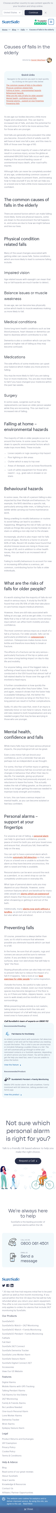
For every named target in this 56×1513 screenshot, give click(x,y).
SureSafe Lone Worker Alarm (16, 1355)
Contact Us (7, 1488)
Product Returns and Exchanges (18, 1439)
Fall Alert (6, 1342)
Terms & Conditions (11, 1456)
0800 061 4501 (34, 1243)
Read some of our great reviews (17, 1472)
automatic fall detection (25, 857)
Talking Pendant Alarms (13, 1391)
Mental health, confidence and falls (21, 98)
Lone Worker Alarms (12, 1416)
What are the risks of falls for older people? (24, 96)
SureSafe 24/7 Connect (13, 1346)
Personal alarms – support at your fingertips (25, 101)
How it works (8, 1480)
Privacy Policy (8, 1447)
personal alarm (41, 836)
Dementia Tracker (10, 1420)
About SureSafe (10, 1476)
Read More (27, 1504)
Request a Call (27, 1161)
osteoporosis (37, 637)
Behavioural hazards (15, 93)
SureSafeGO (8, 1321)
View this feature (11, 1065)
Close (32, 1510)
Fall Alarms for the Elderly (14, 1395)
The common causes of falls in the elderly (24, 85)
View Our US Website (12, 1371)
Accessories (8, 1367)
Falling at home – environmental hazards (23, 90)
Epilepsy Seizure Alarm (13, 1428)
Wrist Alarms (8, 1424)
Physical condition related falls (19, 88)
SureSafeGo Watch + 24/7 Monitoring (20, 1326)
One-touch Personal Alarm (15, 1411)
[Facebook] (7, 1285)
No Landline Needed (12, 1407)
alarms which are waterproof (35, 894)
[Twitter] (3, 1285)
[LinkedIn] (12, 1285)
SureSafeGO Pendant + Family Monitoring (22, 1334)
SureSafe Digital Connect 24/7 (17, 1363)
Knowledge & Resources (14, 1484)
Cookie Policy (8, 1452)
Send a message (29, 1258)
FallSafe (6, 1338)
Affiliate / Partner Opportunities (17, 1493)
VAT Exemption (9, 1443)
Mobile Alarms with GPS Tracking (18, 1386)
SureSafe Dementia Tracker (15, 1351)
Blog (4, 1468)
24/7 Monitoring (10, 1399)
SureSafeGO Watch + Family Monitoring (21, 1330)
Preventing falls (13, 104)
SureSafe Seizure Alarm (13, 1359)
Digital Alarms (9, 1382)
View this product (11, 1095)
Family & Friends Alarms (14, 1403)
